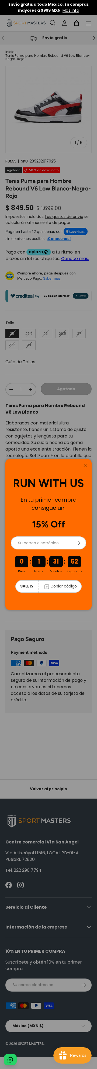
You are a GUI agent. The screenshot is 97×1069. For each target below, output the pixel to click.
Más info (71, 10)
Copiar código (63, 586)
